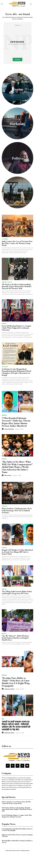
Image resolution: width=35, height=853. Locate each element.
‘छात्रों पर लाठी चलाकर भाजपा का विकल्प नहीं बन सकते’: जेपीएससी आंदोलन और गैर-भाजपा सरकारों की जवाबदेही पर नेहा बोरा (16, 725)
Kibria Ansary (7, 475)
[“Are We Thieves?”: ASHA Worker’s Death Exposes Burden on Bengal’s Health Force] (17, 620)
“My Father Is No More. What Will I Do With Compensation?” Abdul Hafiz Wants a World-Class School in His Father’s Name (17, 467)
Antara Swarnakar (9, 429)
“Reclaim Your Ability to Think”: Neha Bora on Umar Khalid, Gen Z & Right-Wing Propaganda (16, 681)
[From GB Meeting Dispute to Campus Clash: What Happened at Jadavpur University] (17, 310)
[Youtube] (27, 766)
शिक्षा (3, 718)
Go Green (5, 239)
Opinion (4, 506)
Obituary (5, 366)
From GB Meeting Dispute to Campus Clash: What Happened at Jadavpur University (16, 328)
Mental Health (7, 282)
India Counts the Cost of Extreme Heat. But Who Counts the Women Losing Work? (17, 243)
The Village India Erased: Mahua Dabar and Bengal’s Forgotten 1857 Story (17, 592)
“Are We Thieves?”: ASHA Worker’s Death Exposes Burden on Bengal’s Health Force (15, 638)
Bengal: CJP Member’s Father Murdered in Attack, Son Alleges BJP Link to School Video (17, 552)
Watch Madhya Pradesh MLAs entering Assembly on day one (17, 841)
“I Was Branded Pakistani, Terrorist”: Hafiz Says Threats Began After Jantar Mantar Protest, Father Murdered (16, 422)
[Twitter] (17, 766)
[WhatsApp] (22, 766)
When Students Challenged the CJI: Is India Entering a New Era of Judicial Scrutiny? (17, 510)
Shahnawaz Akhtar (9, 689)
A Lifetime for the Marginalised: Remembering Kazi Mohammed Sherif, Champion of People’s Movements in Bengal (16, 372)
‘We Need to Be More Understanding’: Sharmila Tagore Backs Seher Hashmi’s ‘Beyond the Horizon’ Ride (17, 286)
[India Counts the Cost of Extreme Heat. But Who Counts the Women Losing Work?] (17, 226)
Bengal (4, 323)
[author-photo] (3, 429)
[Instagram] (13, 766)
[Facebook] (8, 766)
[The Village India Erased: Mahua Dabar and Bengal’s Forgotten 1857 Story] (17, 576)
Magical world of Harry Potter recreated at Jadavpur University (17, 835)
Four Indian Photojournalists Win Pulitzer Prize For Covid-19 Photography (17, 829)
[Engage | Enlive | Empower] (17, 4)
